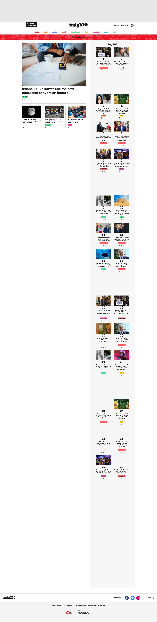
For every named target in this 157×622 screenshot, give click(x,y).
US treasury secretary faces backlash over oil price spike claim (103, 415)
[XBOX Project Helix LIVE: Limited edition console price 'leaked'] (103, 328)
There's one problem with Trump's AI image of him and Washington (121, 471)
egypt (121, 217)
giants (103, 217)
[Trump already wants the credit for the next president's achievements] (121, 126)
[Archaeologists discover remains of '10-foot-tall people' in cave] (103, 200)
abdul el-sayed (103, 68)
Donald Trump (121, 243)
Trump (64, 31)
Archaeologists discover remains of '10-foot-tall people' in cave (103, 212)
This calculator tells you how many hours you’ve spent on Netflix (75, 121)
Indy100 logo (78, 25)
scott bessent (103, 422)
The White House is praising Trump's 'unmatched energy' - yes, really (121, 444)
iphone (25, 97)
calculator (47, 125)
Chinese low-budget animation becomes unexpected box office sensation (122, 111)
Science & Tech (75, 31)
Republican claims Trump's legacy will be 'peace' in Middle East (121, 265)
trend (24, 125)
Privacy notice (68, 605)
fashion (103, 115)
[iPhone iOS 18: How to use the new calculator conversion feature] (54, 64)
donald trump (103, 142)
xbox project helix (103, 345)
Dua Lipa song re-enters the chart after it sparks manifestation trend (121, 165)
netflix (69, 125)
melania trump (103, 243)
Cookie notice (92, 605)
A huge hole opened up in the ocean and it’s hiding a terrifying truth (103, 265)
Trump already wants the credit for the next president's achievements (121, 138)
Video (106, 31)
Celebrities (96, 31)
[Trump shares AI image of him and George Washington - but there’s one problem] (121, 460)
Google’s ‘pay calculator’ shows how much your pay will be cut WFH (53, 121)
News (45, 31)
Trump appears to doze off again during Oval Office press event (103, 165)
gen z (121, 372)
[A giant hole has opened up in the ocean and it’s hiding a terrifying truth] (103, 253)
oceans (103, 268)
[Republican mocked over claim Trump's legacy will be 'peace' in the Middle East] (121, 253)
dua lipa (121, 168)
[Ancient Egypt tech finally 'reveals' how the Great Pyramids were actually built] (121, 200)
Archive (102, 605)
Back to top (150, 598)
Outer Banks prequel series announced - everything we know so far (103, 313)
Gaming (54, 31)
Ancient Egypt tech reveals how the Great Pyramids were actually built (121, 212)
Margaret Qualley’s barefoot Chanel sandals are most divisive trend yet (103, 111)
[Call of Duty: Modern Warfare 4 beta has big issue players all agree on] (103, 432)
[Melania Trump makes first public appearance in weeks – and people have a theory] (103, 227)
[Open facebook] (127, 598)
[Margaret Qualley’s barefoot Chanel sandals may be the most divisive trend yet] (103, 99)
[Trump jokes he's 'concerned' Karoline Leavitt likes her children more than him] (103, 126)
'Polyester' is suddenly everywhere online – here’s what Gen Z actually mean (121, 367)
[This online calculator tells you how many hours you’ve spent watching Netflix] (77, 112)
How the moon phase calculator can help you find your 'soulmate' (31, 121)
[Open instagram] (138, 598)
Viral (86, 31)
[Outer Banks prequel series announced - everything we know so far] (103, 300)
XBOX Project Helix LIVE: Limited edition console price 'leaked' (103, 340)
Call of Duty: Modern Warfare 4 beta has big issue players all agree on (103, 443)
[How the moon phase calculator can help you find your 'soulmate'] (31, 112)
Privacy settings (80, 605)
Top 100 (37, 31)
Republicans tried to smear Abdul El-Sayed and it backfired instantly (103, 63)
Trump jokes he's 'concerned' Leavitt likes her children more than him (103, 138)
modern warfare (103, 449)
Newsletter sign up (122, 25)
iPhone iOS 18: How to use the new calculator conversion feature (48, 91)
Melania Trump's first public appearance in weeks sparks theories (103, 239)
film (121, 115)
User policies (56, 605)
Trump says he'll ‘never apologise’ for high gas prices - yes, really (121, 239)
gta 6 (121, 68)
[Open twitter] (133, 598)
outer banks (103, 318)
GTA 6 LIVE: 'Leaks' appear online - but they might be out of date (121, 63)
